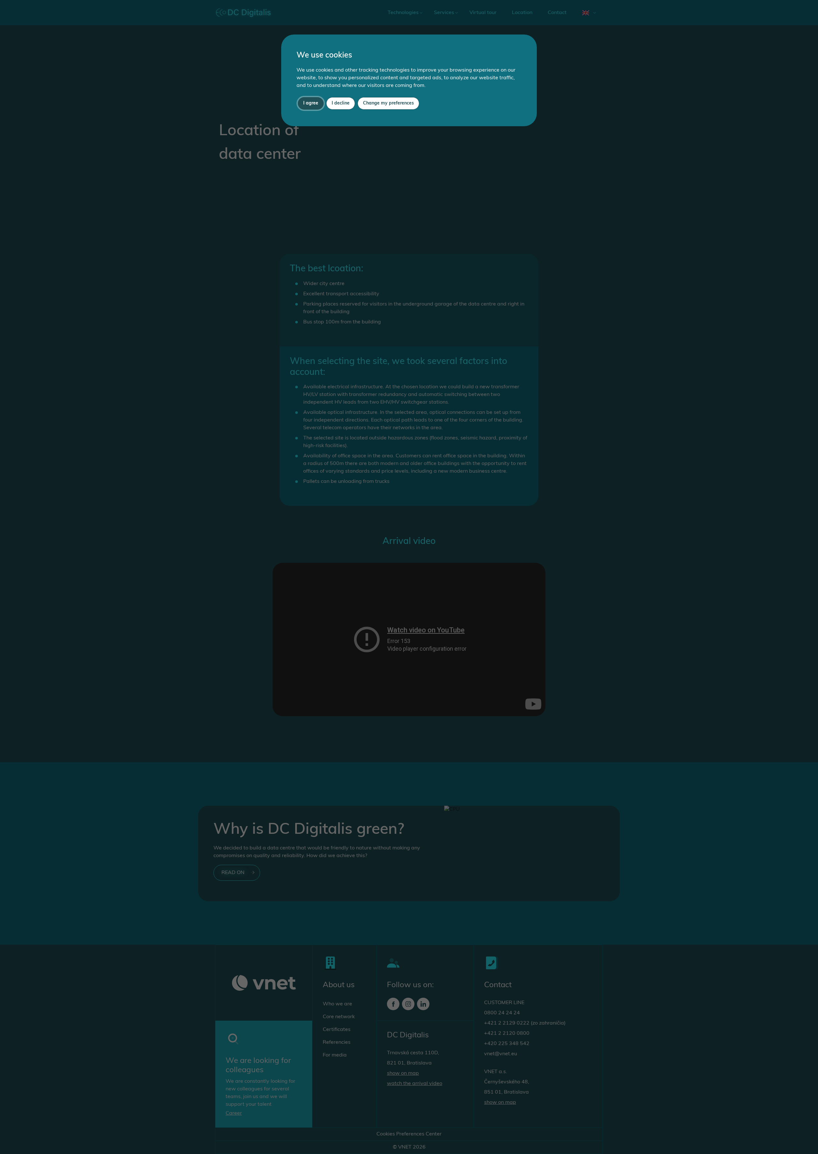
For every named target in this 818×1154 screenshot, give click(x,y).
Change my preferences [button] (388, 103)
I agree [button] (310, 103)
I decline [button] (341, 103)
